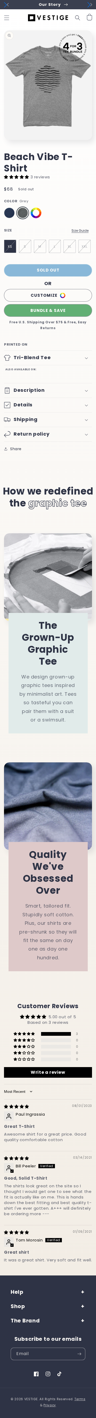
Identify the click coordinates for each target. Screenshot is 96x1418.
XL (69, 246)
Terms (80, 1399)
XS (10, 246)
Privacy (49, 1405)
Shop (18, 1306)
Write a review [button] (48, 1072)
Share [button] (16, 449)
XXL (84, 246)
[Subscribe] (79, 1354)
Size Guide (80, 230)
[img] (16, 1106)
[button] (7, 18)
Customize (44, 295)
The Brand (25, 1320)
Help (17, 1292)
